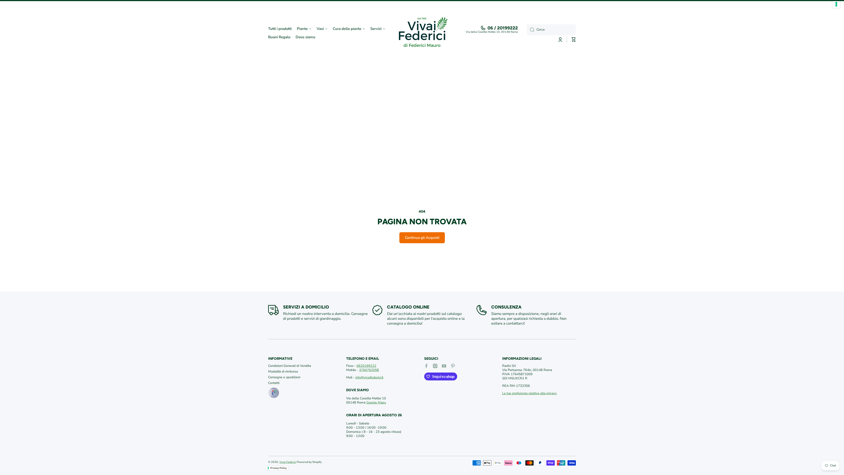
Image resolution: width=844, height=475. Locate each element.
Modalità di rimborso (283, 371)
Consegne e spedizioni (284, 377)
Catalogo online (408, 307)
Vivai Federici (287, 462)
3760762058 (369, 370)
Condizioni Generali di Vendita (289, 366)
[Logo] (422, 32)
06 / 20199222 (502, 28)
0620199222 (366, 366)
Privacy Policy (278, 468)
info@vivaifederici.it (369, 377)
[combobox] (551, 29)
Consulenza (506, 307)
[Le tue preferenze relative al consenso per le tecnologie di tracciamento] (836, 4)
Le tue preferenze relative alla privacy (529, 393)
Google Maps (376, 402)
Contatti (273, 383)
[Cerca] (530, 29)
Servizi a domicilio (306, 307)
